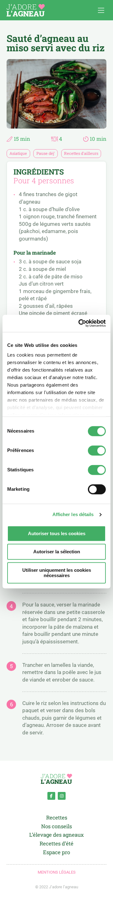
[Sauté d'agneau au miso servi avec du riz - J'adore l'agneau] (26, 10)
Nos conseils (56, 826)
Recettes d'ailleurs (81, 153)
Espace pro (56, 852)
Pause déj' (45, 153)
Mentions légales (57, 872)
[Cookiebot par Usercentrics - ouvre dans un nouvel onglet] (80, 323)
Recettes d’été (56, 843)
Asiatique (18, 153)
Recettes (56, 817)
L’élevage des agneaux (56, 835)
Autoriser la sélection (56, 552)
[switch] (97, 450)
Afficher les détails (73, 514)
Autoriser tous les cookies (56, 533)
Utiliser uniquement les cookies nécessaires (56, 572)
